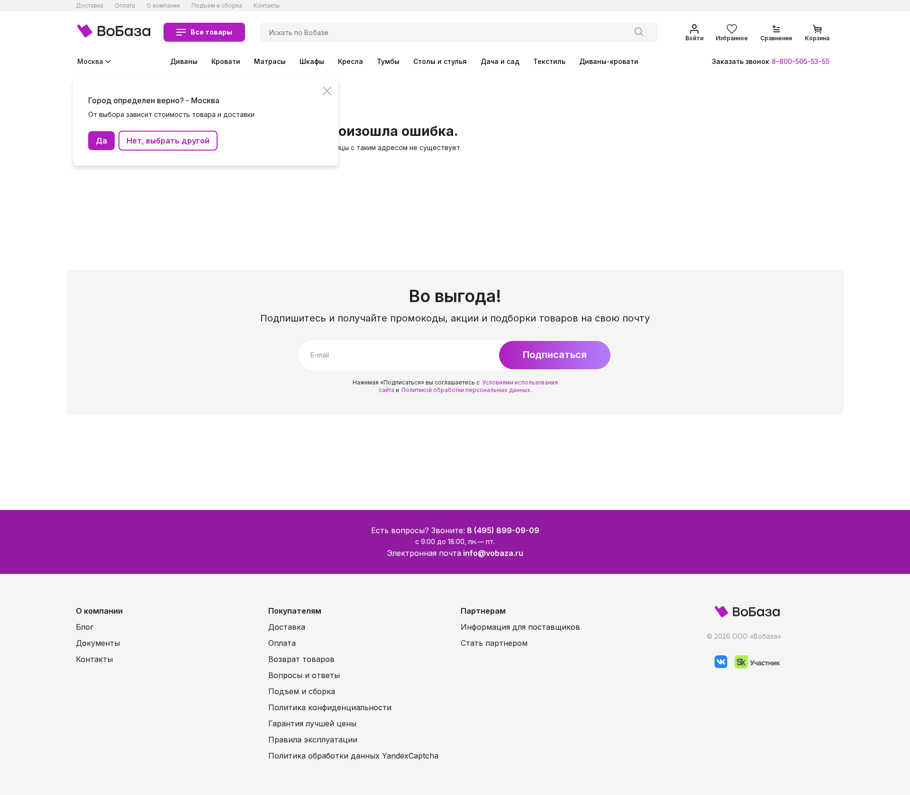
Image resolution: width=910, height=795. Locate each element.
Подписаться (555, 354)
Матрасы (270, 61)
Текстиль (549, 61)
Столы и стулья (440, 61)
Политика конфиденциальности (329, 707)
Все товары (211, 32)
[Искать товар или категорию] (639, 32)
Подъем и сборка (216, 5)
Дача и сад (500, 61)
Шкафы (312, 61)
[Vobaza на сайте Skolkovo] (754, 666)
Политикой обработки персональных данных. (466, 389)
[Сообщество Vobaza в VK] (717, 666)
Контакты (267, 5)
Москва (90, 61)
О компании (163, 5)
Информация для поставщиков (520, 627)
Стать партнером (494, 643)
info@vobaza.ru (493, 553)
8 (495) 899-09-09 (503, 530)
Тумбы (388, 61)
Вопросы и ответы (304, 675)
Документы (98, 643)
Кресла (350, 61)
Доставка (89, 5)
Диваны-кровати (608, 61)
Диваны (184, 61)
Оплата (125, 5)
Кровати (225, 61)
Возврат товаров (301, 659)
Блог (84, 627)
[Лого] (114, 32)
